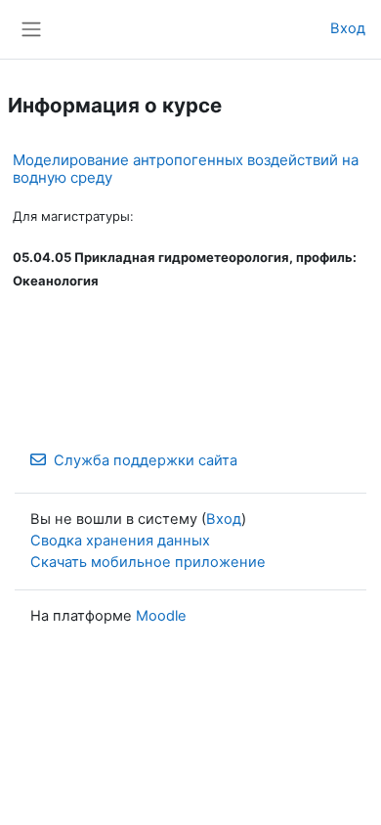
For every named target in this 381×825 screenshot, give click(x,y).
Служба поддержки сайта (145, 460)
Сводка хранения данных (120, 540)
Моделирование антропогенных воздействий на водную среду (186, 169)
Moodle (161, 616)
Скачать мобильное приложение (148, 562)
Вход (347, 28)
